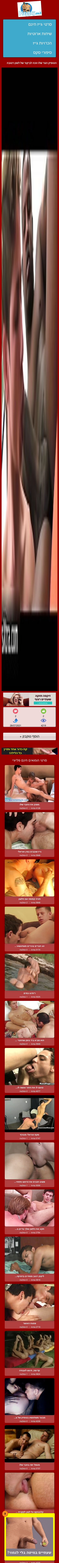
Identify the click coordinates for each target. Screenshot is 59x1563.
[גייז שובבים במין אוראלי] (29, 830)
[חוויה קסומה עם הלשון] (29, 877)
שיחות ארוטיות (40, 33)
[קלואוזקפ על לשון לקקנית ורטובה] (29, 1491)
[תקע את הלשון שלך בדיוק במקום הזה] (29, 1207)
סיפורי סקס (42, 52)
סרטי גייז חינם (40, 24)
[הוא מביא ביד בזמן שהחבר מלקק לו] (29, 1019)
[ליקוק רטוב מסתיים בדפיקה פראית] (29, 1255)
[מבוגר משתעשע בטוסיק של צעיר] (29, 1396)
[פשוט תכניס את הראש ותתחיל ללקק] (29, 1160)
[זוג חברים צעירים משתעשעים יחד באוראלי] (29, 925)
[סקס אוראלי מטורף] (29, 1113)
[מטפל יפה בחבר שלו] (29, 1443)
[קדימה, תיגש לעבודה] (29, 1349)
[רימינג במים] (29, 972)
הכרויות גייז (42, 43)
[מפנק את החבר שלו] (29, 783)
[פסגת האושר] (29, 1302)
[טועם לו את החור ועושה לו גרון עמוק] (29, 1066)
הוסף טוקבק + (29, 736)
